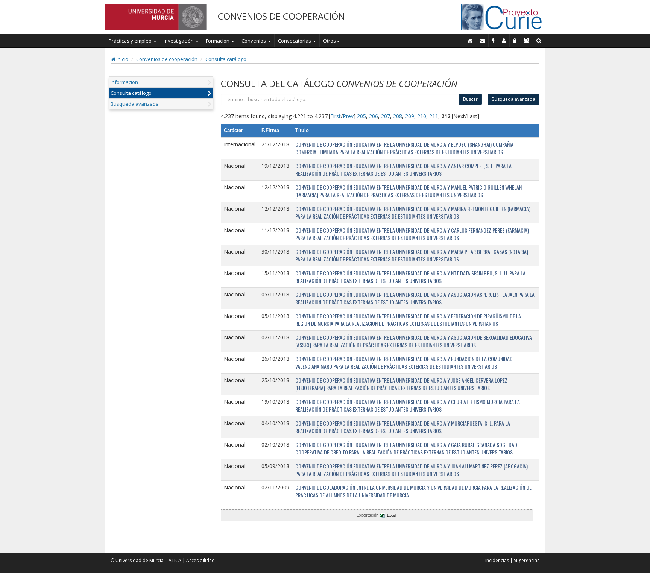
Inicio (121, 59)
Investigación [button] (179, 40)
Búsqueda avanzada (135, 103)
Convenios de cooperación (166, 59)
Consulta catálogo (225, 59)
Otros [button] (329, 40)
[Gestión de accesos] (526, 40)
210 (421, 116)
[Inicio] (470, 40)
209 (409, 116)
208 (397, 116)
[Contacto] (482, 40)
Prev (348, 116)
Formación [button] (218, 40)
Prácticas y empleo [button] (131, 40)
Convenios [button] (254, 40)
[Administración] (515, 40)
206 (373, 116)
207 (385, 116)
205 (361, 116)
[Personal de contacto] (504, 40)
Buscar (470, 99)
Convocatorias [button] (295, 40)
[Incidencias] (493, 40)
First (335, 116)
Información (124, 82)
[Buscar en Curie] (539, 40)
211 (433, 116)
